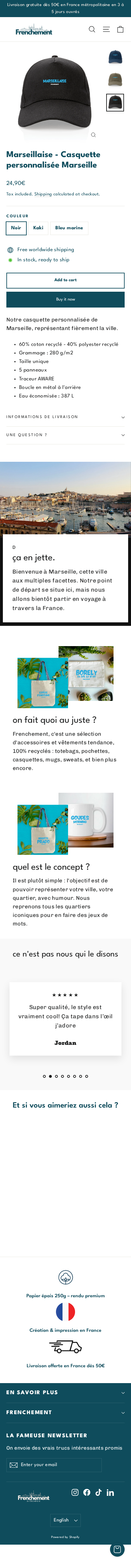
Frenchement (29, 1412)
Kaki (38, 228)
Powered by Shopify (65, 1537)
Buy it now (65, 299)
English (61, 1520)
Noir (16, 228)
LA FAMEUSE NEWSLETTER (47, 1436)
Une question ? (27, 435)
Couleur (17, 216)
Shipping (43, 194)
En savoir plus (32, 1392)
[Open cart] (117, 1549)
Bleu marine (69, 228)
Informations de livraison (42, 417)
